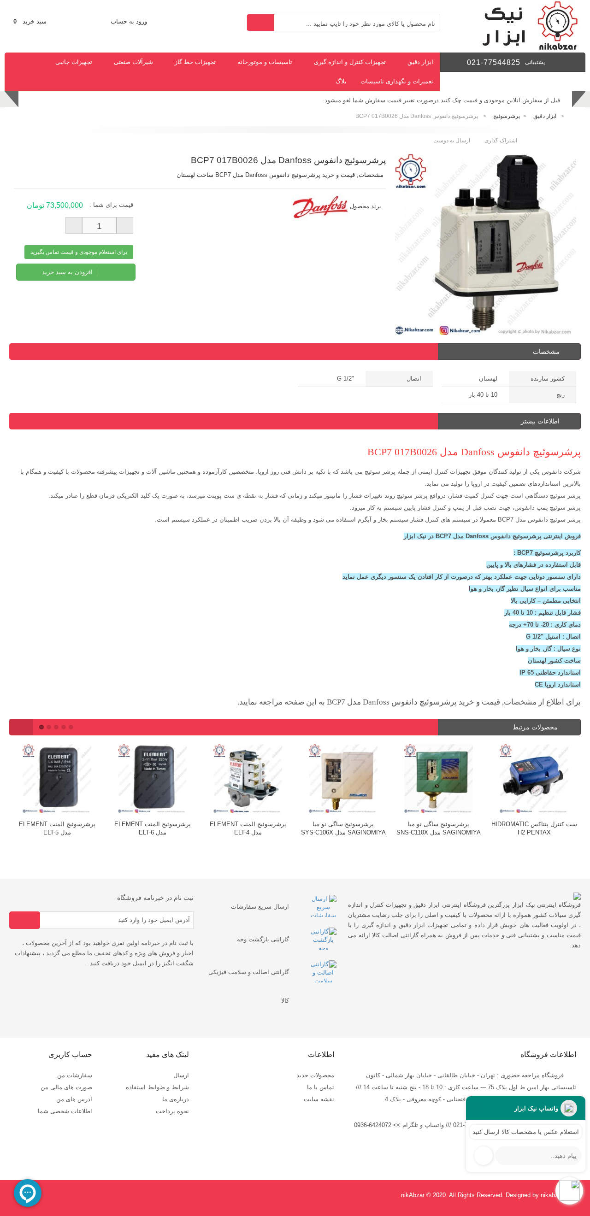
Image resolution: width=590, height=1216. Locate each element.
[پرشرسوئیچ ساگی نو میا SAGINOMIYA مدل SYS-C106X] (258, 780)
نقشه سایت (319, 1099)
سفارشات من (74, 1075)
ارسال (181, 1075)
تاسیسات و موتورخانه (264, 62)
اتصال (414, 378)
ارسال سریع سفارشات (260, 906)
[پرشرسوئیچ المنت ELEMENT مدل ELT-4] (163, 780)
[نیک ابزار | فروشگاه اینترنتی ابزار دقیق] (526, 48)
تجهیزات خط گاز (195, 62)
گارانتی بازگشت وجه (263, 939)
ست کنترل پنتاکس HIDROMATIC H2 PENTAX (449, 828)
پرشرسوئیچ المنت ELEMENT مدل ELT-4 (163, 828)
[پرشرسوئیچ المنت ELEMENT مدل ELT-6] (67, 780)
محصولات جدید (315, 1075)
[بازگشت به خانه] (574, 116)
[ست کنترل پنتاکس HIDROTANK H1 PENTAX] (545, 780)
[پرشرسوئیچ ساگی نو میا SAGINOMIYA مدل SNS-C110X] (354, 780)
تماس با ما (320, 1087)
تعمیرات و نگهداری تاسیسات (396, 81)
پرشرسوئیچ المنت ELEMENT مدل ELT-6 (68, 828)
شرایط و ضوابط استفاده (157, 1087)
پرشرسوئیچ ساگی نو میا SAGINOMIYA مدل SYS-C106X (258, 828)
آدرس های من (74, 1099)
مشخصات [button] (546, 351)
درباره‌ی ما (175, 1099)
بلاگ (341, 81)
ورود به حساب (129, 21)
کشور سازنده (548, 378)
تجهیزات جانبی (73, 62)
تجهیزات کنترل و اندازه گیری (350, 62)
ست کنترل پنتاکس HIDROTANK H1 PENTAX (544, 828)
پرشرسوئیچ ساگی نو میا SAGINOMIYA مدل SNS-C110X (354, 828)
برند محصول (365, 206)
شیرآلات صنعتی (133, 62)
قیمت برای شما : (111, 204)
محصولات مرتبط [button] (536, 727)
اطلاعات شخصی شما (65, 1111)
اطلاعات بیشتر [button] (540, 421)
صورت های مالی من (66, 1087)
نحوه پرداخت (172, 1111)
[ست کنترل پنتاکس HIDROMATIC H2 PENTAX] (449, 780)
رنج (560, 394)
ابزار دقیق (420, 62)
